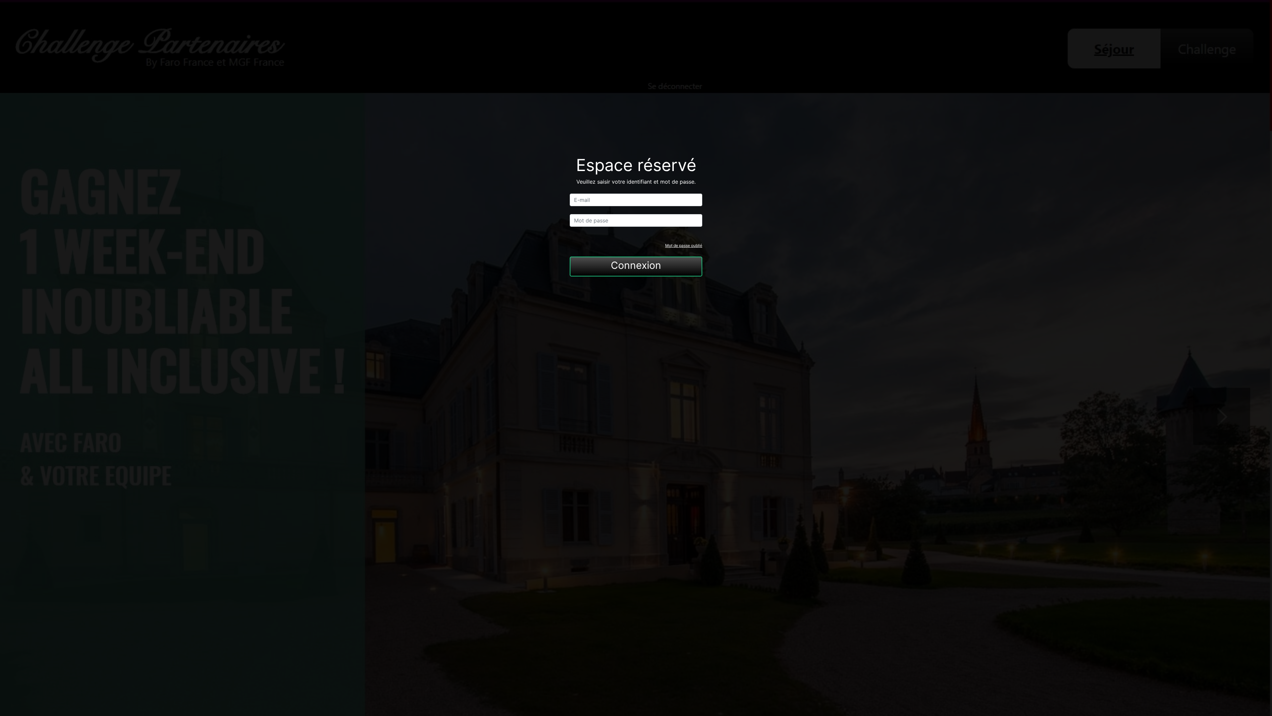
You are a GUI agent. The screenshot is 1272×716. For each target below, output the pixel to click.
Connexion (636, 265)
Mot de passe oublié (683, 245)
